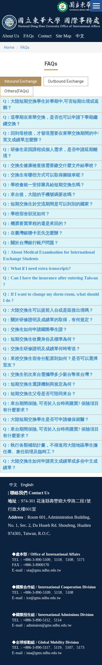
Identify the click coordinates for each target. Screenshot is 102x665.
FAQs (24, 47)
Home (9, 47)
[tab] (20, 81)
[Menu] (96, 6)
